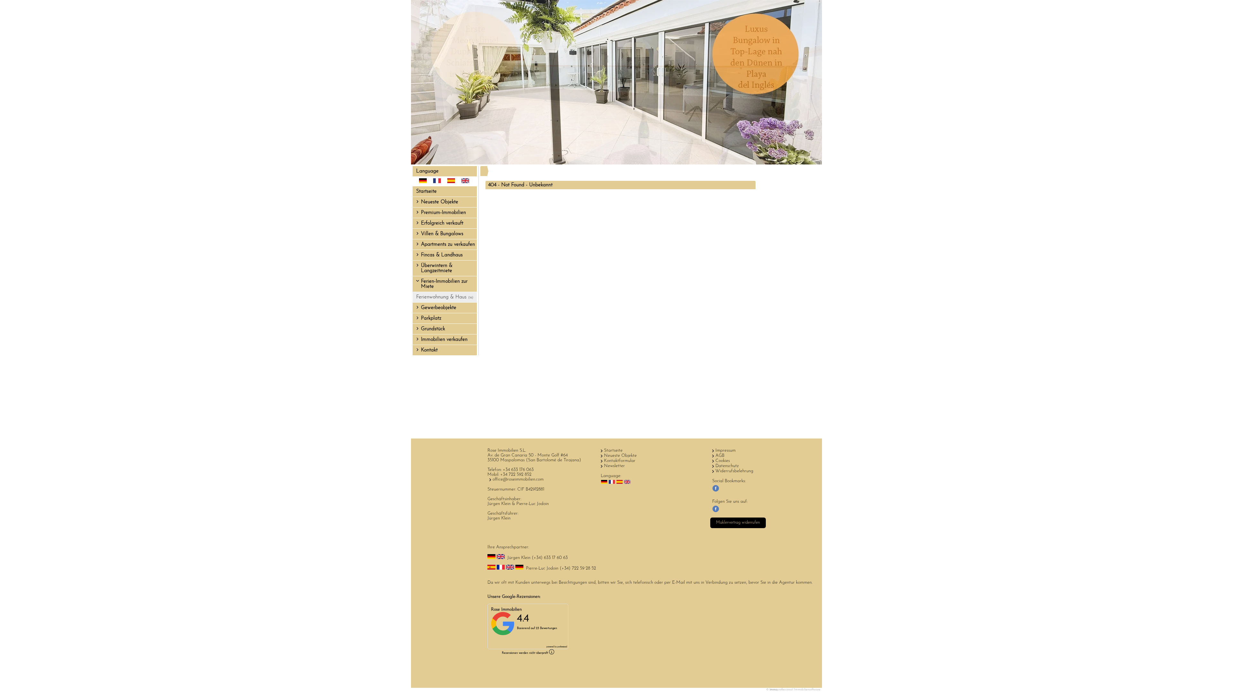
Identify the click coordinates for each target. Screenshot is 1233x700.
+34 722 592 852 (515, 474)
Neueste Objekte (439, 202)
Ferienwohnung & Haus (444, 297)
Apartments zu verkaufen (448, 244)
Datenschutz (727, 466)
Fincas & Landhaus (442, 255)
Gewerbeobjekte (438, 307)
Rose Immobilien (506, 609)
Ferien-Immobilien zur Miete (444, 284)
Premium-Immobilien (443, 212)
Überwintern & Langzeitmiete (436, 268)
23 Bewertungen (546, 628)
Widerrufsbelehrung (734, 471)
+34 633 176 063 (518, 469)
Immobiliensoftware (807, 689)
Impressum (725, 450)
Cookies (722, 460)
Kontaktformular (619, 460)
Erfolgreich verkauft (442, 223)
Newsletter (614, 466)
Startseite (426, 191)
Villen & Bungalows (442, 233)
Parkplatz (431, 318)
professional (562, 647)
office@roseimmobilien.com (518, 479)
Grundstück (433, 329)
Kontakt (429, 350)
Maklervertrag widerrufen (738, 522)
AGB (719, 455)
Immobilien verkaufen (444, 339)
